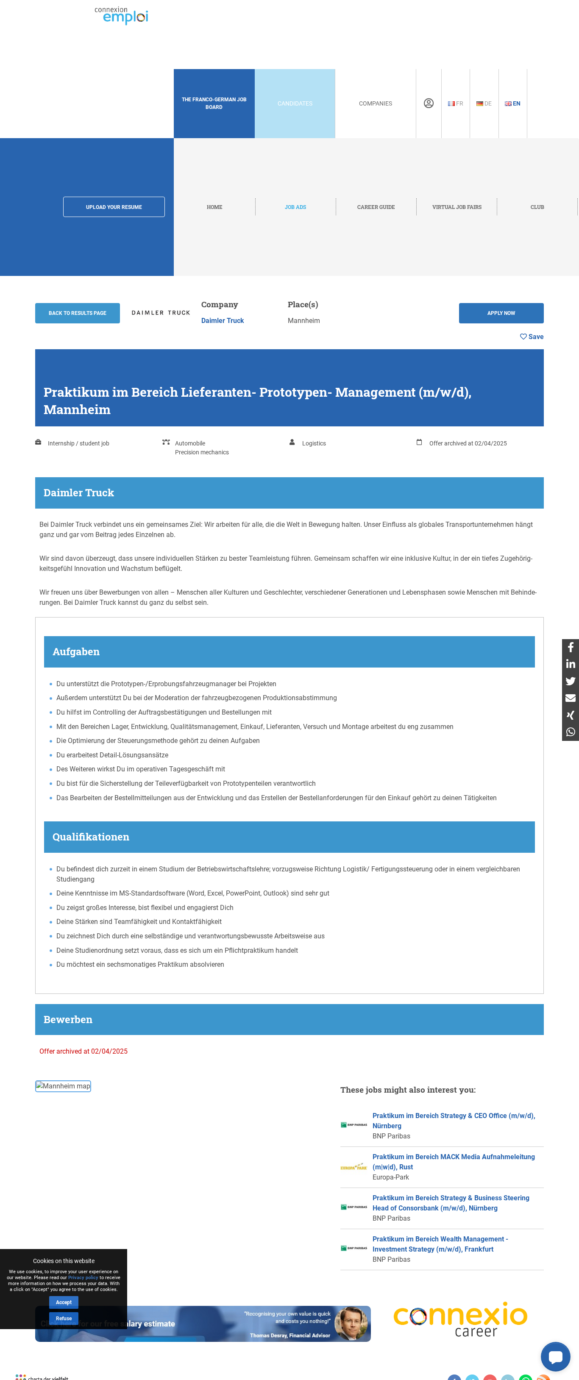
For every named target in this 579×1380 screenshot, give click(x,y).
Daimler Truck (222, 321)
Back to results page (77, 313)
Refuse (64, 1319)
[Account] (429, 103)
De (487, 103)
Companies (375, 103)
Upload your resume (114, 207)
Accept (64, 1302)
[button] (556, 1357)
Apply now (501, 313)
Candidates (295, 103)
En (516, 103)
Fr (459, 103)
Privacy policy (83, 1277)
